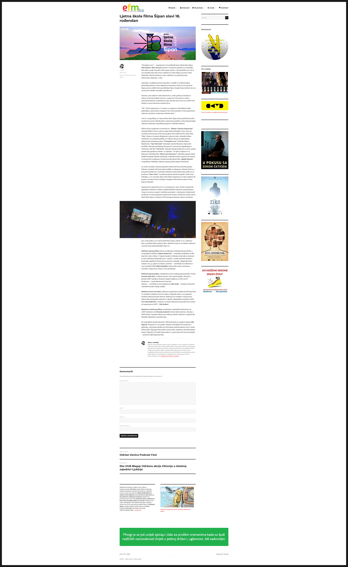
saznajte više (137, 510)
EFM (121, 554)
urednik (122, 70)
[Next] (226, 46)
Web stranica (125, 426)
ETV (124, 554)
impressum (219, 554)
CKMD (128, 554)
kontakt (226, 554)
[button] (202, 83)
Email (122, 417)
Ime (121, 408)
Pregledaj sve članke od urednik (170, 356)
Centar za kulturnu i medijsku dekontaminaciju (214, 112)
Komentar (124, 381)
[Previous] (203, 46)
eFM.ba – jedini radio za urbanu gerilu (130, 559)
